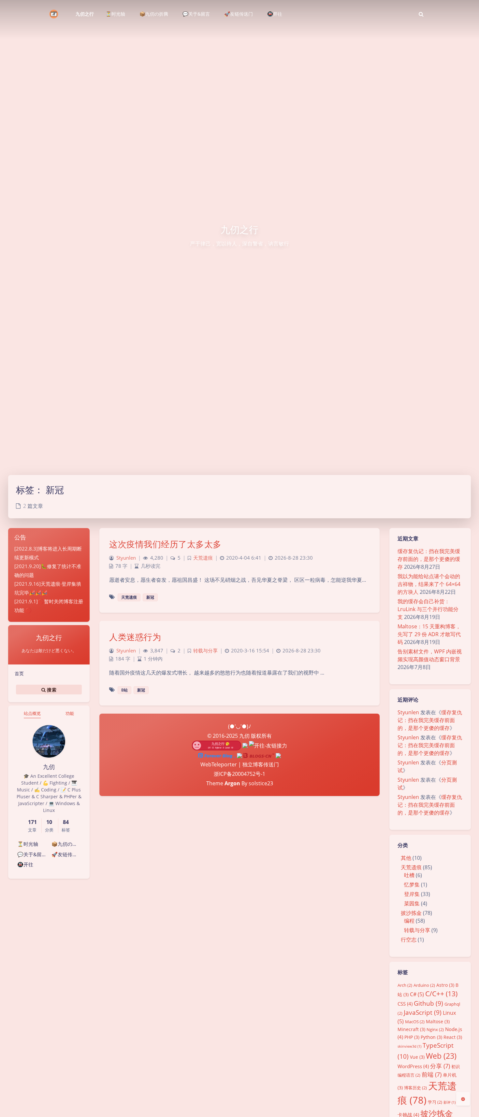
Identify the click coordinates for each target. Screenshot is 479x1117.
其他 (406, 857)
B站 (124, 690)
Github (428, 1003)
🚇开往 (25, 864)
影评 (449, 1102)
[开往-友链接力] (268, 745)
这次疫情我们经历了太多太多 (165, 544)
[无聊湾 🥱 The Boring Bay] (216, 745)
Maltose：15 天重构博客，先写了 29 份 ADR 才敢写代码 (429, 634)
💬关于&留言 (32, 854)
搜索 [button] (51, 689)
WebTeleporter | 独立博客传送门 (239, 764)
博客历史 (415, 1088)
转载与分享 (417, 930)
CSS (405, 1003)
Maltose (438, 1021)
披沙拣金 (411, 912)
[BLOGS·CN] (259, 755)
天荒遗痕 (411, 867)
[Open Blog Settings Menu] (463, 1099)
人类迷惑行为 (135, 637)
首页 (19, 673)
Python (431, 1037)
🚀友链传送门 (66, 854)
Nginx (435, 1029)
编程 (409, 920)
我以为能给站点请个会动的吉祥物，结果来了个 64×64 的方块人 (429, 584)
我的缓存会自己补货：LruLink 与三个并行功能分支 (428, 609)
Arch (405, 985)
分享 (440, 1066)
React (452, 1037)
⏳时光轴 (27, 844)
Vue (417, 1057)
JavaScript (423, 1012)
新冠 (150, 597)
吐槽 (409, 875)
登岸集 (412, 894)
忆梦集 (412, 884)
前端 (432, 1074)
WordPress (413, 1066)
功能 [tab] (69, 713)
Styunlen (408, 712)
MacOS (415, 1022)
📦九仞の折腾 (66, 844)
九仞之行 (85, 14)
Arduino (424, 985)
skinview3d (409, 1046)
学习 (435, 1102)
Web (441, 1056)
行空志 (408, 939)
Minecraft (411, 1029)
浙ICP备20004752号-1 (239, 773)
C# (417, 994)
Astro (445, 985)
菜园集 (412, 903)
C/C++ (441, 993)
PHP (411, 1037)
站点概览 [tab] (32, 713)
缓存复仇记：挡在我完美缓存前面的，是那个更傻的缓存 (429, 559)
